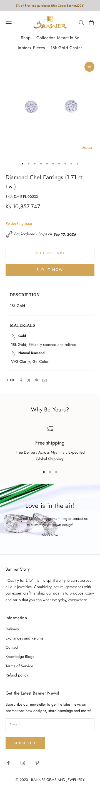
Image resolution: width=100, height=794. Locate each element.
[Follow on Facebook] (8, 763)
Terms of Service (19, 666)
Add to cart (50, 253)
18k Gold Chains (66, 47)
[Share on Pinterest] (36, 380)
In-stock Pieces (31, 47)
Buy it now (50, 269)
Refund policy (17, 675)
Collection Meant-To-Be (57, 37)
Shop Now (50, 535)
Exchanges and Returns (24, 638)
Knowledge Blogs (20, 656)
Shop (26, 37)
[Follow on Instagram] (23, 763)
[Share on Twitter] (29, 380)
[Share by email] (44, 380)
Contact (12, 647)
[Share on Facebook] (21, 380)
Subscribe (25, 743)
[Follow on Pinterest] (37, 763)
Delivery (12, 629)
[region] (50, 443)
